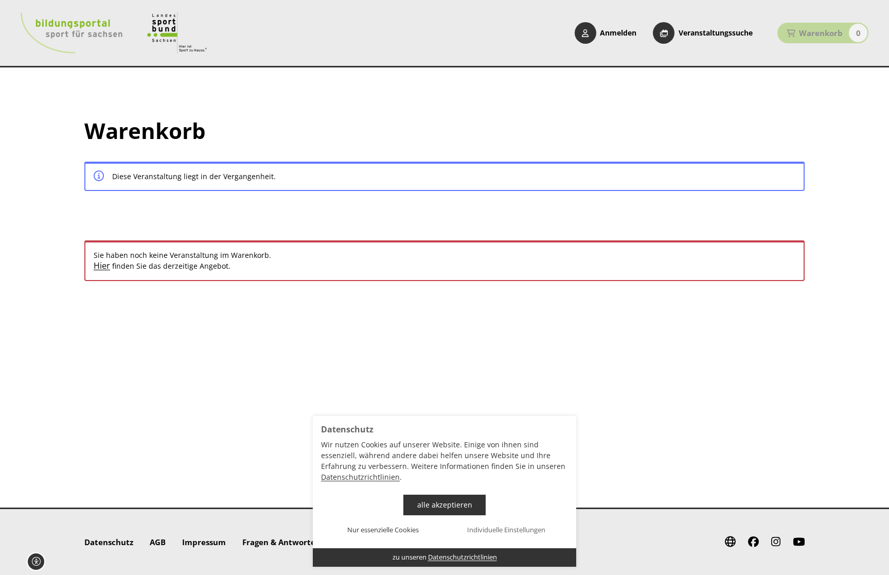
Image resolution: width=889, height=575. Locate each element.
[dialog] (444, 491)
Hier (102, 266)
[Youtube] (799, 542)
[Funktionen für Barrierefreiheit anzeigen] (36, 561)
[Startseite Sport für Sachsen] (177, 33)
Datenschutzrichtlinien (360, 477)
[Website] (730, 542)
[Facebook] (753, 542)
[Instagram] (775, 542)
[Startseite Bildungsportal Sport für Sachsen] (71, 33)
